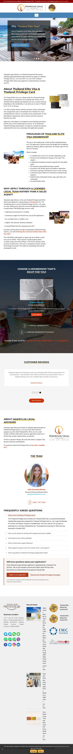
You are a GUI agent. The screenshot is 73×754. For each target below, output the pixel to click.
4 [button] (40, 393)
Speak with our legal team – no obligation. (47, 340)
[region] (36, 37)
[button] (2, 37)
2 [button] (35, 393)
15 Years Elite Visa (36, 302)
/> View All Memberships (38, 326)
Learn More (36, 315)
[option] (36, 298)
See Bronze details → (64, 1)
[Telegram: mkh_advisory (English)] (5, 634)
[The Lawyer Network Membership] (59, 641)
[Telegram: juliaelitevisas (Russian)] (10, 634)
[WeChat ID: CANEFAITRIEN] (14, 634)
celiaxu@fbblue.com (46, 494)
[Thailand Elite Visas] (36, 7)
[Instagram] (14, 644)
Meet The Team (39, 502)
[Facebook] (5, 644)
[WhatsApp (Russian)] (14, 639)
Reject (41, 751)
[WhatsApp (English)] (5, 639)
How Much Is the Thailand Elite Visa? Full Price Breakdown (44, 722)
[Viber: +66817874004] (18, 639)
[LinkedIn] (18, 644)
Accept (33, 751)
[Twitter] (10, 644)
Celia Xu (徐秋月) (47, 489)
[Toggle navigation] (36, 15)
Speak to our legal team (17, 575)
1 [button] (33, 393)
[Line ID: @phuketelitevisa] (18, 634)
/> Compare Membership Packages (39, 332)
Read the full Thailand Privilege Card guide (45, 575)
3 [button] (38, 393)
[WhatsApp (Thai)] (10, 639)
